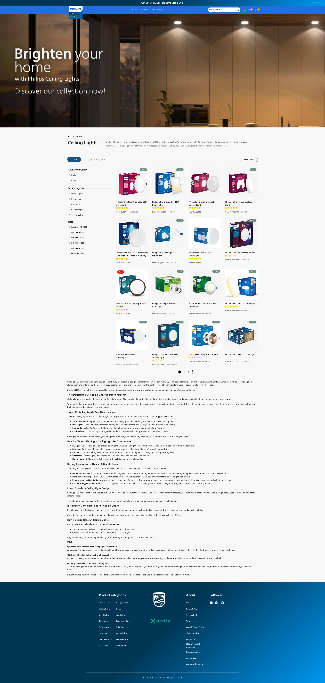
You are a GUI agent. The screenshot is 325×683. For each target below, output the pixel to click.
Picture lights (121, 633)
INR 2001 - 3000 (77, 237)
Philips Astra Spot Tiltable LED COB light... (166, 305)
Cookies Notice (192, 615)
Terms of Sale (191, 621)
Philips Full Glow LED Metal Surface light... (165, 356)
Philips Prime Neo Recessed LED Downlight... (203, 305)
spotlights (132, 445)
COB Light (75, 204)
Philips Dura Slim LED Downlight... (240, 252)
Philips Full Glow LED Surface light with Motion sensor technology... (132, 254)
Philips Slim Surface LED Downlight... (200, 254)
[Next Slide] (145, 182)
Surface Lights (77, 193)
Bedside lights (122, 639)
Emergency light (123, 621)
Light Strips (103, 633)
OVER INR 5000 (77, 253)
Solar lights (103, 645)
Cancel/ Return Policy (195, 627)
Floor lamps (104, 627)
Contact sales (191, 658)
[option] (162, 3)
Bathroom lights (105, 639)
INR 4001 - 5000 (77, 248)
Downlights (76, 199)
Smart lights (104, 615)
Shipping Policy (192, 633)
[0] (256, 9)
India (73, 175)
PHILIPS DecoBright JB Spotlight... (204, 354)
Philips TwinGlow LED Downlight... (241, 303)
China (73, 180)
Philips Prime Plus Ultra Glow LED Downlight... (131, 203)
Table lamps (104, 621)
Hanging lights (122, 602)
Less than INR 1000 (79, 227)
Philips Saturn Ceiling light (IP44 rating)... (131, 305)
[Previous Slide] (119, 182)
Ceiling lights (104, 608)
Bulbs (118, 608)
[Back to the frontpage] (70, 136)
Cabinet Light (77, 209)
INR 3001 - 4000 (77, 243)
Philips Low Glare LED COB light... (240, 354)
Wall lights (120, 615)
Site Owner (190, 602)
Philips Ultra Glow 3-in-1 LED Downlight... (165, 203)
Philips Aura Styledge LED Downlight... (164, 254)
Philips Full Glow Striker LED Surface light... (202, 203)
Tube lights (120, 627)
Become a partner (193, 652)
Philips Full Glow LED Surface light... (238, 203)
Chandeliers (104, 602)
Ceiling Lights (77, 215)
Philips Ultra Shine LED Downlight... (126, 356)
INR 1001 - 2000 (77, 232)
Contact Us (190, 639)
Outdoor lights (122, 645)
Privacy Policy (191, 608)
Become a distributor (194, 664)
